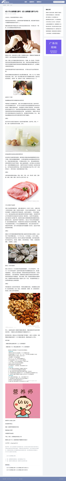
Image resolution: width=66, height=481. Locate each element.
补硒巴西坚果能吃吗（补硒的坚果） (53, 14)
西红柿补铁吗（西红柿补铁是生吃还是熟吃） (53, 27)
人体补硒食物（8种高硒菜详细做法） (53, 33)
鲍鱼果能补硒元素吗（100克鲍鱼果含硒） (53, 20)
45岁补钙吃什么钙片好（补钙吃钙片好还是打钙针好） (53, 22)
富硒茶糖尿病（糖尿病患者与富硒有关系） (53, 31)
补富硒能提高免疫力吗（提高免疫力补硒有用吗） (53, 29)
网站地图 (20, 478)
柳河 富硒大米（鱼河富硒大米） (52, 17)
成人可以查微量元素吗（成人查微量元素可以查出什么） (18, 467)
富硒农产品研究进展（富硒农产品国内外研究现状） (53, 13)
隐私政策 (4, 478)
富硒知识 (39, 2)
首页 (26, 2)
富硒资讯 (32, 2)
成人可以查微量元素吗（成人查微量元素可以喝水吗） (17, 469)
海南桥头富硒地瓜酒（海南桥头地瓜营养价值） (16, 460)
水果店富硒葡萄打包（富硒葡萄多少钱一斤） (53, 24)
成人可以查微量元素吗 (11, 455)
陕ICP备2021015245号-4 (12, 478)
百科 (8, 5)
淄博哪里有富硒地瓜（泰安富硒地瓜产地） (15, 459)
